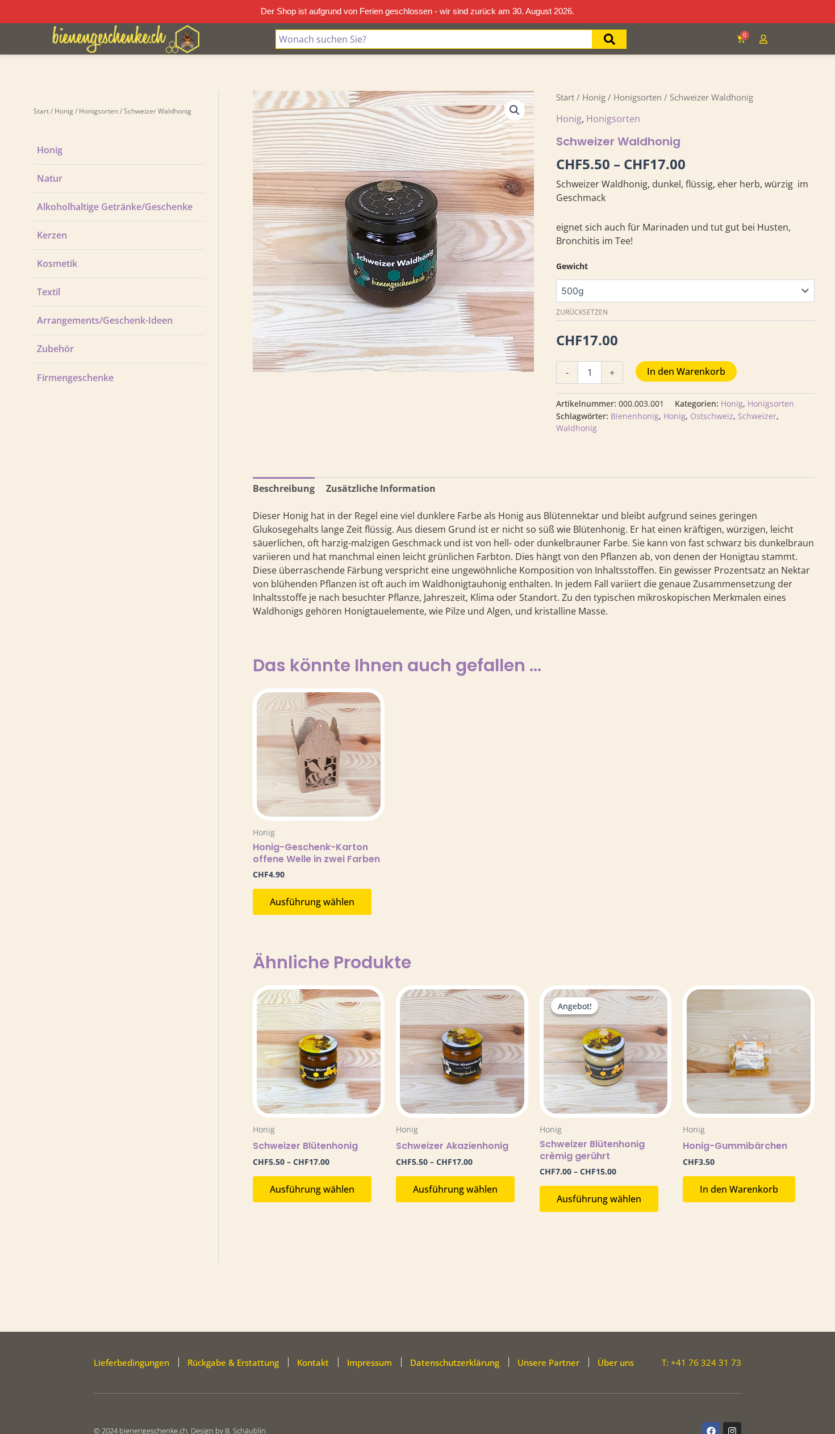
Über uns (616, 1362)
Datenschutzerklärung (454, 1362)
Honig (64, 111)
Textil (48, 292)
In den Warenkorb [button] (739, 1189)
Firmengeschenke (75, 377)
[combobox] (433, 39)
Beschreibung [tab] (284, 488)
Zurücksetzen (582, 312)
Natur (49, 178)
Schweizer (757, 416)
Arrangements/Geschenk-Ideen (105, 320)
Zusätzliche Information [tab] (381, 488)
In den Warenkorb (686, 371)
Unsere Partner (548, 1362)
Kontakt (313, 1362)
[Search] (609, 39)
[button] (514, 110)
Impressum (369, 1362)
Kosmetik (57, 263)
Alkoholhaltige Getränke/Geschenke (115, 206)
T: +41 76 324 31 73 (701, 1362)
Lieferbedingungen (131, 1362)
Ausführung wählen (312, 902)
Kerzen (52, 235)
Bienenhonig (635, 416)
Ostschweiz (711, 416)
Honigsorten (98, 111)
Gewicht (572, 266)
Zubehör (55, 348)
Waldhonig (576, 428)
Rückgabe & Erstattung (233, 1362)
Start (41, 111)
